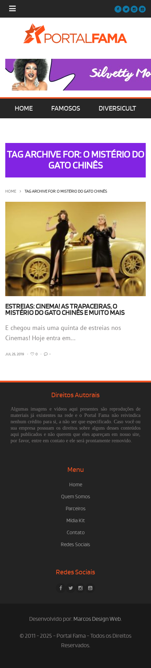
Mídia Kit (75, 521)
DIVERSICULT (117, 108)
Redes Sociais (75, 545)
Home (10, 191)
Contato (76, 533)
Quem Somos (75, 497)
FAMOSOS (65, 108)
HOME (24, 108)
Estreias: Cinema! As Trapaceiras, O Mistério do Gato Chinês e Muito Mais (65, 309)
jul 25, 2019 (14, 354)
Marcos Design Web (97, 619)
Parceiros (76, 509)
